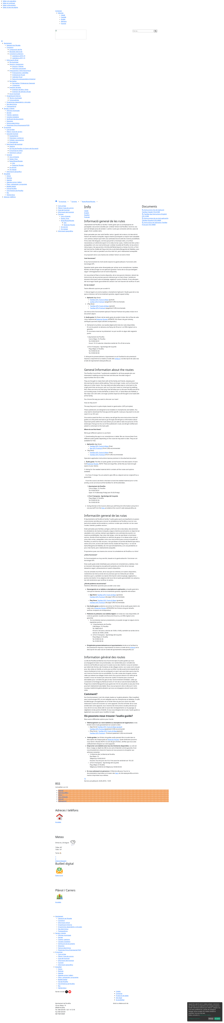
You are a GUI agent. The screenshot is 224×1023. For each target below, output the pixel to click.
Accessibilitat (120, 1000)
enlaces (132, 647)
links (103, 508)
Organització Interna (65, 925)
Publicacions (62, 801)
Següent (63, 861)
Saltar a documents (9, 5)
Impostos (61, 946)
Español (86, 215)
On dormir (64, 227)
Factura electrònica (64, 948)
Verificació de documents (66, 944)
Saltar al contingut (9, 3)
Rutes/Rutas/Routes (89, 202)
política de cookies (205, 1015)
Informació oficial (64, 923)
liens (116, 773)
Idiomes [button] (60, 13)
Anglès (63, 19)
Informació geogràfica (65, 231)
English (86, 213)
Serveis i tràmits (60, 933)
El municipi (62, 202)
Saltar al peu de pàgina (10, 7)
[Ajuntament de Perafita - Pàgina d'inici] (70, 34)
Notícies (60, 799)
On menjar (64, 229)
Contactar (58, 11)
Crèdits (118, 991)
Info (65, 223)
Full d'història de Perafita (66, 984)
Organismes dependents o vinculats (70, 927)
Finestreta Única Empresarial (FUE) (69, 950)
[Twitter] (66, 992)
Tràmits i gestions (64, 939)
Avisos (60, 795)
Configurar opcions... (194, 1018)
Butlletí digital (62, 979)
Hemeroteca (62, 988)
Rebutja (211, 1018)
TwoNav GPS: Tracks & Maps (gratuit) (110, 727)
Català (63, 15)
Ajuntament (59, 916)
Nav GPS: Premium (96, 448)
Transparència (63, 931)
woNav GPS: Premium (97, 302)
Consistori (61, 921)
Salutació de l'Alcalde (65, 918)
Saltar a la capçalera (9, 1)
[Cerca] (155, 31)
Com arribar (62, 206)
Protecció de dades (122, 996)
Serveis (60, 937)
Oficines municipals (64, 935)
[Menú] (2, 41)
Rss (59, 986)
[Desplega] (67, 201)
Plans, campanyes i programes (68, 977)
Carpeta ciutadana (64, 942)
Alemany (64, 21)
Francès (63, 23)
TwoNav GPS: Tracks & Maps (99, 300)
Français (87, 217)
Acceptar (217, 1018)
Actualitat (58, 967)
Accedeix (58, 822)
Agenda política (63, 793)
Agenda (60, 791)
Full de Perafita (63, 982)
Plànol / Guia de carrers (66, 208)
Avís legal (119, 998)
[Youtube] (69, 992)
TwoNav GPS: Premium (97, 308)
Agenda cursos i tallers (65, 975)
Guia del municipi (64, 210)
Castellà (63, 17)
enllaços (117, 359)
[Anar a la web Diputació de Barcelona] (141, 1014)
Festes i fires (65, 218)
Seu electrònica (63, 929)
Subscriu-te (59, 875)
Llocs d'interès (65, 216)
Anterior (58, 861)
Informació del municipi (66, 212)
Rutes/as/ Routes (69, 225)
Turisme (74, 202)
